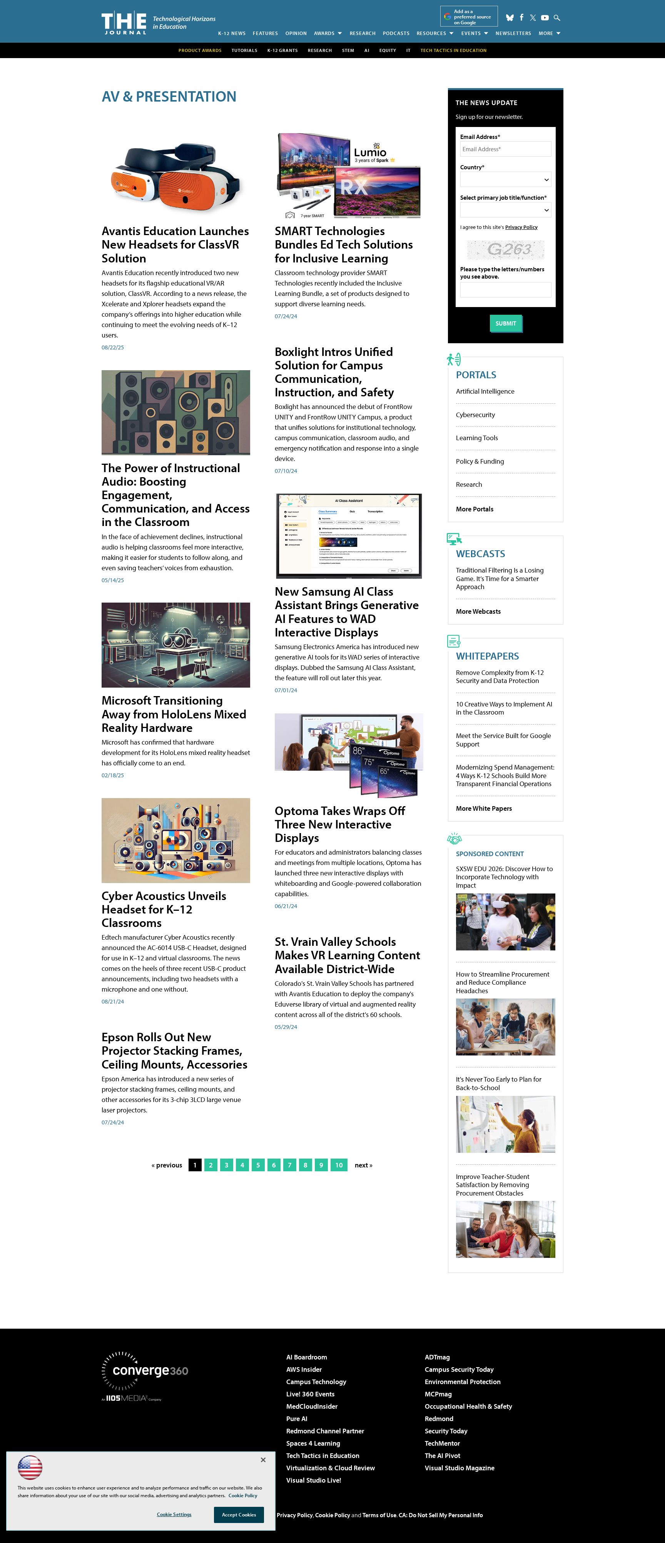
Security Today (446, 1430)
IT (408, 50)
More (546, 33)
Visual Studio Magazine (460, 1467)
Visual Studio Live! (313, 1480)
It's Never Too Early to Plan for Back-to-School (498, 1083)
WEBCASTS (480, 553)
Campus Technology (316, 1381)
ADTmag (437, 1357)
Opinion (296, 33)
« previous (167, 1165)
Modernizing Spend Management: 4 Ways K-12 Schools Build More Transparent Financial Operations (505, 775)
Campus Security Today (459, 1369)
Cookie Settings (174, 1514)
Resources (431, 33)
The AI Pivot (442, 1455)
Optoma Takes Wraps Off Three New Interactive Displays (340, 824)
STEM (348, 50)
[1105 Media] (148, 1440)
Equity (387, 50)
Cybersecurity (475, 414)
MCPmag (438, 1393)
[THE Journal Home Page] (159, 22)
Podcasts (396, 33)
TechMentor (442, 1443)
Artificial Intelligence (485, 391)
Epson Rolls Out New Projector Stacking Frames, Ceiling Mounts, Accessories (174, 1050)
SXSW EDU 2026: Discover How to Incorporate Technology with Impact (504, 877)
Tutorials (244, 50)
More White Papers (484, 808)
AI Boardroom (306, 1357)
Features (265, 33)
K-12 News (232, 33)
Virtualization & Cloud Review (330, 1467)
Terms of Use (379, 1515)
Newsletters (513, 33)
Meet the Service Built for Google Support (503, 739)
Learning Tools (477, 437)
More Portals (475, 508)
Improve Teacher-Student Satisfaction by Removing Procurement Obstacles (493, 1184)
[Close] (263, 1459)
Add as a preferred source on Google (472, 16)
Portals (476, 374)
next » (364, 1165)
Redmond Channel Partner (325, 1430)
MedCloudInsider (312, 1406)
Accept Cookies (239, 1514)
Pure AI (296, 1418)
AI (366, 50)
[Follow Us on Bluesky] (510, 18)
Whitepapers (487, 655)
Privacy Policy (521, 226)
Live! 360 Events (310, 1393)
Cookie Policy (332, 1515)
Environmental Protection (463, 1381)
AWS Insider (304, 1369)
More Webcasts (478, 611)
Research (363, 33)
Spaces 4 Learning (313, 1443)
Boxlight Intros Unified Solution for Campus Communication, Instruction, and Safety (334, 372)
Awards (324, 33)
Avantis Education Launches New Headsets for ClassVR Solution (175, 244)
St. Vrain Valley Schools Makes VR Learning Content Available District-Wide (347, 954)
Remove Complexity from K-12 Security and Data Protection (500, 676)
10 (339, 1165)
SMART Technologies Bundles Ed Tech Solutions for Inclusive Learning (344, 244)
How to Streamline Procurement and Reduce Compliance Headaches (503, 982)
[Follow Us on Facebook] (521, 17)
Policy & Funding (480, 461)
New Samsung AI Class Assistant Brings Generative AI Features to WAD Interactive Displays (347, 611)
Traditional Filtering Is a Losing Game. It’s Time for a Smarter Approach (500, 578)
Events (471, 33)
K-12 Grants (282, 50)
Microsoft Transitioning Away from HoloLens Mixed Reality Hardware (174, 713)
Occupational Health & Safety (468, 1406)
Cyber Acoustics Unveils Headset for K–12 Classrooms (164, 909)
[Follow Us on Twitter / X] (533, 18)
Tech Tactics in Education (322, 1455)
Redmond (439, 1418)
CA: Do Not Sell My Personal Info (441, 1515)
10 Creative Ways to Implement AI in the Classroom (504, 708)
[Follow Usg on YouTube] (545, 18)
